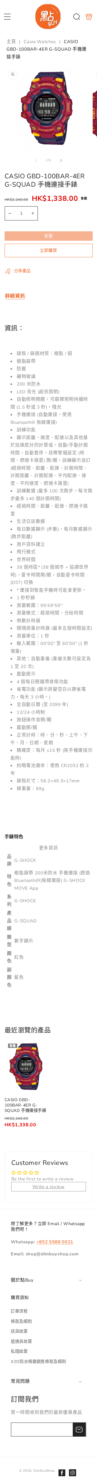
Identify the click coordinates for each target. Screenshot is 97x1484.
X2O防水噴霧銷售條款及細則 (38, 1361)
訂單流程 (19, 1311)
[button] (7, 16)
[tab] (15, 296)
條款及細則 (21, 1321)
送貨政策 (19, 1331)
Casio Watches (40, 42)
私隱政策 (19, 1351)
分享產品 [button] (22, 271)
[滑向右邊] (61, 160)
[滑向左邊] (36, 160)
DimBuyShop (44, 1470)
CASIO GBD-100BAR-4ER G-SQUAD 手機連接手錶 (26, 1066)
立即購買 (48, 250)
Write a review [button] (48, 1187)
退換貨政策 (21, 1341)
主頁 (11, 42)
